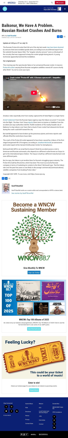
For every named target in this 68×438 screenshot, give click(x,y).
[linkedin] (54, 427)
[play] (4, 9)
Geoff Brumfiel (11, 36)
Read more (34, 390)
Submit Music (29, 403)
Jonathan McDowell (44, 142)
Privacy (27, 419)
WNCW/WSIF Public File (58, 408)
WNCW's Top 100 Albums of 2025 (34, 319)
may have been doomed (55, 47)
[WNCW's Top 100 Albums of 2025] (34, 298)
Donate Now (56, 403)
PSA (26, 407)
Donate (61, 3)
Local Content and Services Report (44, 412)
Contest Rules (29, 423)
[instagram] (54, 420)
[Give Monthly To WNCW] (34, 232)
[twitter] (54, 424)
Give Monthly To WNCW (34, 268)
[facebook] (54, 417)
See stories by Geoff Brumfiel (22, 193)
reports (30, 122)
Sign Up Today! (34, 272)
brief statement (9, 120)
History (27, 415)
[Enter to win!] (34, 357)
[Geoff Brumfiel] (6, 188)
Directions (28, 411)
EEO (40, 407)
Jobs (40, 416)
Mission (41, 403)
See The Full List (34, 329)
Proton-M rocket (8, 67)
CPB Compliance (57, 412)
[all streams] (65, 8)
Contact (41, 424)
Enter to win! (34, 382)
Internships (42, 420)
